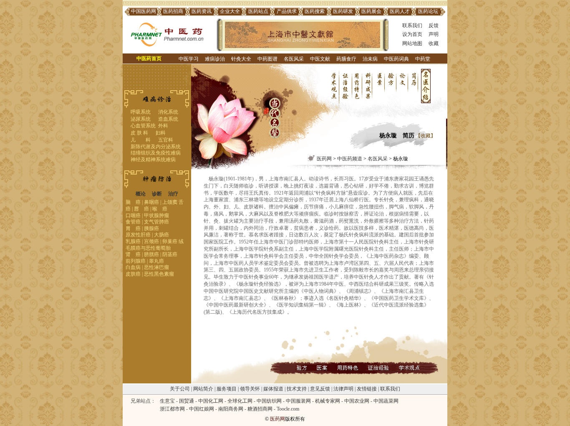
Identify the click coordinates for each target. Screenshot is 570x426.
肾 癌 (133, 254)
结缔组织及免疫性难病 (156, 153)
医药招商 (173, 11)
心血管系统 (143, 126)
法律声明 (343, 389)
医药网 (324, 159)
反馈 (434, 25)
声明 (434, 34)
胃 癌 (133, 228)
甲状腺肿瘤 (156, 215)
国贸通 (186, 401)
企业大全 (230, 11)
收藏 (434, 43)
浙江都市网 (172, 409)
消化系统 (168, 112)
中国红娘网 (201, 409)
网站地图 (412, 43)
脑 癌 (133, 202)
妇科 (161, 133)
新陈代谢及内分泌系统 (156, 147)
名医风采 (294, 59)
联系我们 (412, 25)
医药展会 (371, 11)
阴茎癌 (169, 254)
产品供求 (287, 11)
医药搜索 (315, 11)
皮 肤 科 (139, 133)
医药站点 (258, 11)
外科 (163, 126)
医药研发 (343, 11)
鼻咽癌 (151, 202)
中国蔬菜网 (385, 401)
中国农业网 (356, 401)
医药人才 (400, 11)
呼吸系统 (141, 112)
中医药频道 (349, 159)
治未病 (370, 59)
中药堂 (422, 59)
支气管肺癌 (156, 222)
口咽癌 (133, 215)
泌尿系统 (141, 119)
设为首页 (412, 34)
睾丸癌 (156, 261)
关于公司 (180, 389)
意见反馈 (320, 389)
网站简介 (203, 389)
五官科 (165, 140)
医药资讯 (202, 11)
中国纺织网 (269, 401)
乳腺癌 (133, 241)
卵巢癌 (169, 241)
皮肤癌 (133, 274)
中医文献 (320, 59)
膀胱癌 (151, 254)
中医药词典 (396, 59)
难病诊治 (215, 59)
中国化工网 (210, 401)
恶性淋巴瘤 (156, 267)
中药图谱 (267, 59)
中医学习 (189, 59)
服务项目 (227, 389)
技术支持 (297, 389)
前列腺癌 (136, 261)
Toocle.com (288, 409)
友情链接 (367, 389)
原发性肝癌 (138, 235)
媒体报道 (273, 389)
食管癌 (133, 222)
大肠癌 (161, 235)
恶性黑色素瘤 (159, 274)
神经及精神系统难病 (153, 159)
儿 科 (141, 140)
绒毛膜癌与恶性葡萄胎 (155, 244)
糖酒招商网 (259, 409)
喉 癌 (159, 209)
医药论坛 (428, 11)
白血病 (133, 267)
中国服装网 (298, 401)
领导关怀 (250, 389)
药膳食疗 (346, 59)
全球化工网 (239, 401)
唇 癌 (141, 209)
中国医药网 (143, 11)
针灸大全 (241, 59)
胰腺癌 (151, 228)
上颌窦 (169, 202)
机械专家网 (327, 401)
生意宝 (167, 401)
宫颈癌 (151, 241)
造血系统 (168, 119)
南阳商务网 (230, 409)
